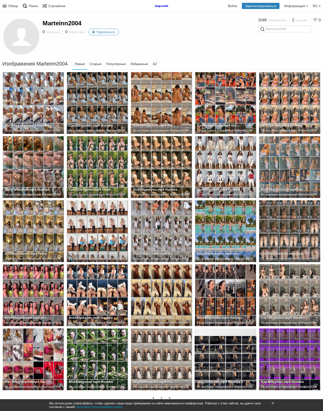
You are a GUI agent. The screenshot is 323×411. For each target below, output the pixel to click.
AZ (155, 64)
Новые (80, 64)
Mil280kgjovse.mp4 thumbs (91, 382)
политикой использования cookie (99, 407)
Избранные (139, 64)
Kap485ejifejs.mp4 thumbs (282, 382)
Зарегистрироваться (260, 6)
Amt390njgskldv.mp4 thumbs (156, 125)
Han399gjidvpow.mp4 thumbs (27, 382)
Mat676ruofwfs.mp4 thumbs (27, 189)
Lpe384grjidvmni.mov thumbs (284, 253)
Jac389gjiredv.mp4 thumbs (218, 189)
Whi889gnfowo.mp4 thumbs (219, 317)
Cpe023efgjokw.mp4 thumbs (91, 189)
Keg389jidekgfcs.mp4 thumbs (220, 253)
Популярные (116, 64)
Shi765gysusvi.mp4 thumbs (27, 125)
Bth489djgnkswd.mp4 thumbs (27, 317)
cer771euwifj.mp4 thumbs (281, 125)
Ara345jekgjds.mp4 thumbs (91, 317)
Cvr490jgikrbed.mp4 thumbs (91, 253)
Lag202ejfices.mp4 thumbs (218, 382)
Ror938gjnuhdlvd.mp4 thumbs (284, 189)
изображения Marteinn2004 (41, 130)
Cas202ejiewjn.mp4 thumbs (91, 125)
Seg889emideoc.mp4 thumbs (156, 382)
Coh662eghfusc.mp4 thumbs (220, 125)
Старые (95, 64)
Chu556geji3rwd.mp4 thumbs (156, 253)
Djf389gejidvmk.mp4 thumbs (27, 253)
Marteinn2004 (62, 23)
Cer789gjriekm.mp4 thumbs (283, 317)
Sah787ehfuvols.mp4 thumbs (156, 317)
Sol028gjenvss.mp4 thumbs (155, 189)
